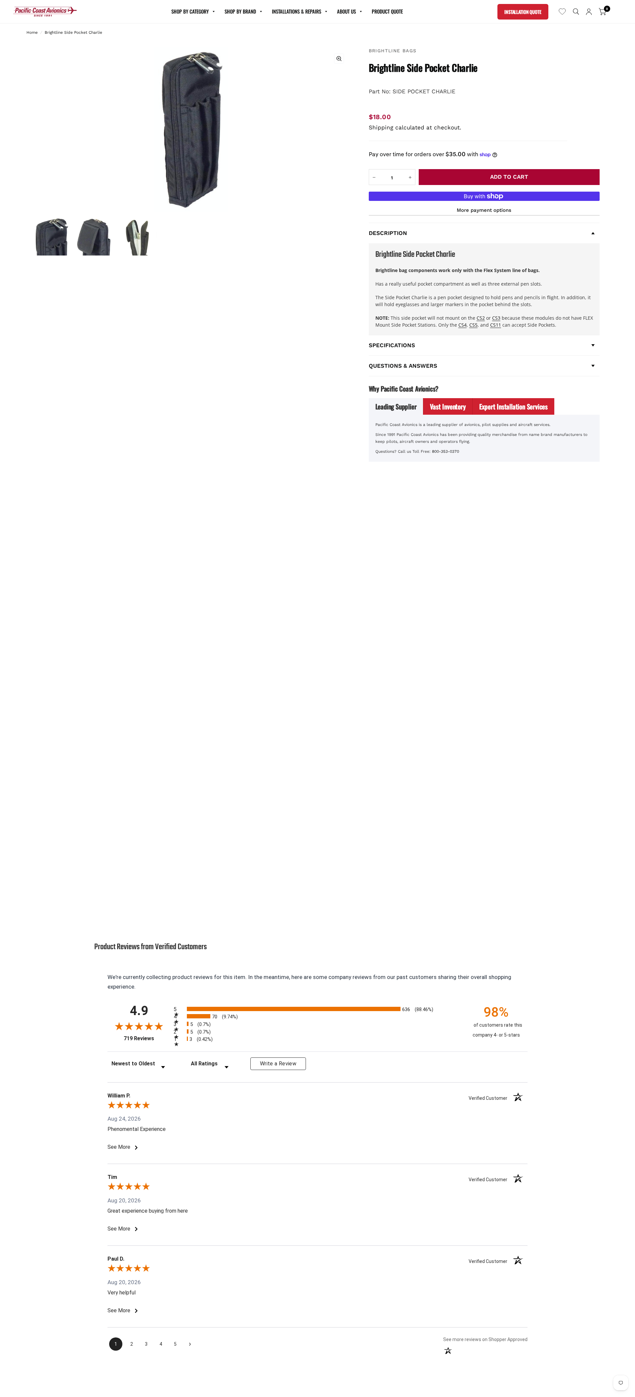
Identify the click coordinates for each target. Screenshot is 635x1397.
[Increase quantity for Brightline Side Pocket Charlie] (410, 177)
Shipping (381, 127)
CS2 (481, 318)
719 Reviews (147, 1038)
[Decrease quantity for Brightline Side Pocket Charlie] (374, 177)
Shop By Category (190, 11)
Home (32, 32)
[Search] (576, 11)
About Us (346, 11)
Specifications (392, 345)
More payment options (484, 210)
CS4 (462, 325)
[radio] (317, 1009)
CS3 (496, 318)
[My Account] (588, 11)
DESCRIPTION (388, 233)
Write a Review (278, 1063)
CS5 (473, 325)
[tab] (396, 406)
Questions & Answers (403, 365)
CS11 (495, 325)
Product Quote (387, 11)
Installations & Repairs (296, 11)
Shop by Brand (240, 11)
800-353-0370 (445, 451)
